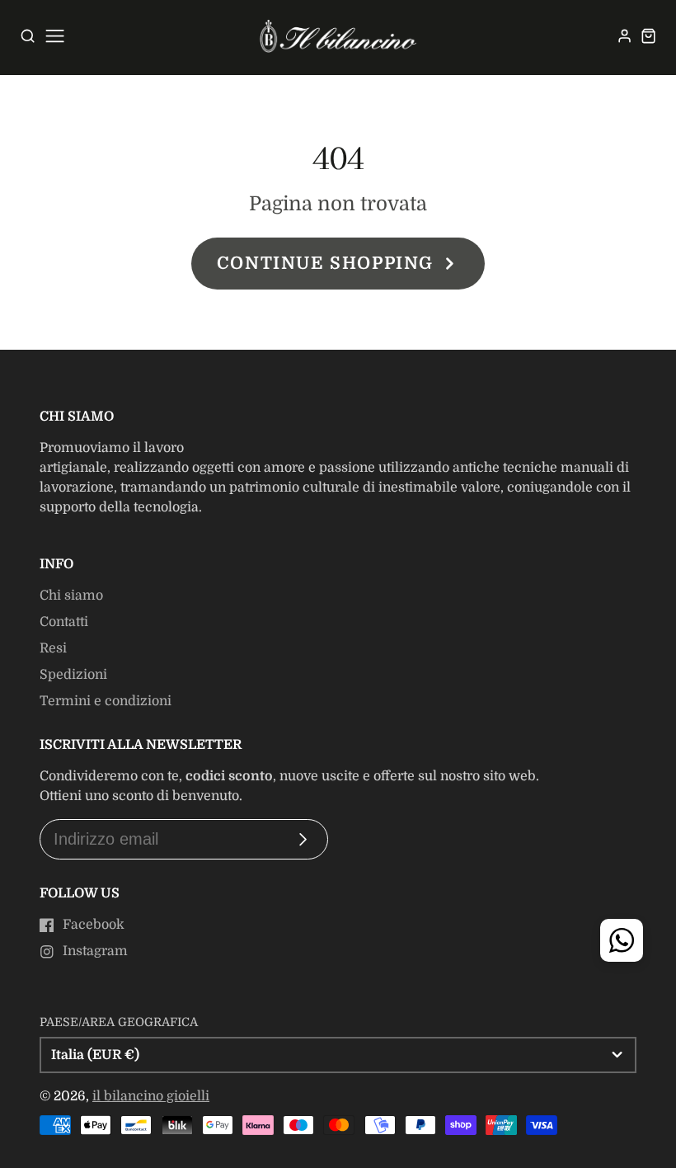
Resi (53, 648)
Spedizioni (73, 674)
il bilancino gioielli (150, 1096)
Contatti (64, 622)
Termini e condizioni (105, 701)
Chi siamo (71, 595)
